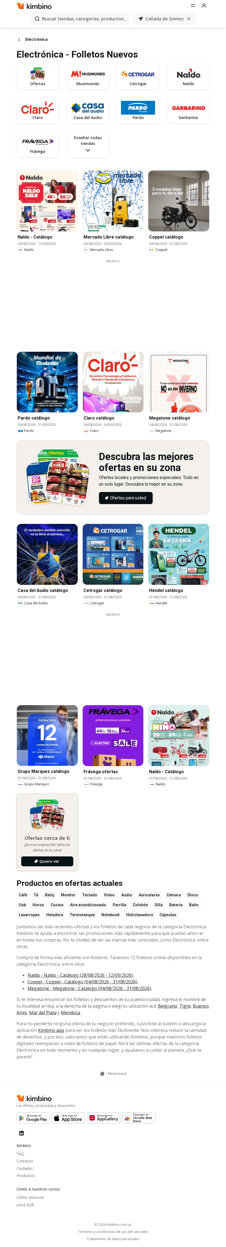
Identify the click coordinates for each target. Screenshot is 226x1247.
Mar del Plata (43, 1013)
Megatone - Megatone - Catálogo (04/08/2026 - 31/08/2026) (89, 988)
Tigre (185, 1006)
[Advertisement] (117, 301)
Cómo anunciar (30, 1197)
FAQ (20, 1153)
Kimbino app (51, 1030)
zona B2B (25, 1204)
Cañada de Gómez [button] (165, 19)
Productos (26, 1175)
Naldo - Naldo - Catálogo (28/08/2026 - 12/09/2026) (80, 975)
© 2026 (113, 1224)
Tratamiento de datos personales (113, 1239)
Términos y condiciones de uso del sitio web (113, 1232)
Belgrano (167, 1006)
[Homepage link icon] (102, 1074)
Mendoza (70, 1013)
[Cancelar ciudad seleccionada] (189, 18)
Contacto (25, 1161)
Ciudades (25, 1168)
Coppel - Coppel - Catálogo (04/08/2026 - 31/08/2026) (82, 982)
